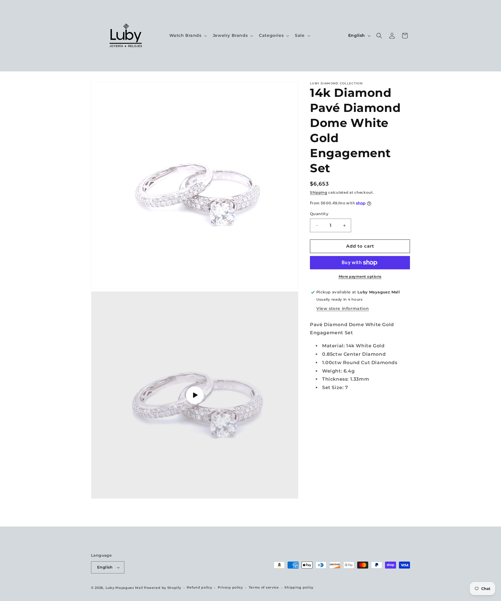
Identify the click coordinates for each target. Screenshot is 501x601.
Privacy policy (230, 587)
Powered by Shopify (162, 588)
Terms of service (264, 587)
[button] (187, 35)
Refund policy (199, 587)
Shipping (318, 192)
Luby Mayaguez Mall (124, 588)
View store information (342, 308)
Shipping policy (298, 587)
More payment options (360, 276)
